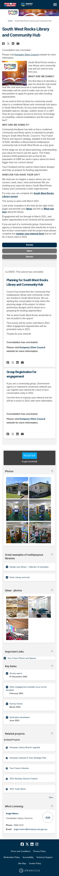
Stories (29, 256)
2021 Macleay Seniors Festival (23, 778)
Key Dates (11, 666)
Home (10, 21)
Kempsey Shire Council (26, 54)
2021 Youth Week (18, 789)
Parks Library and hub (20, 577)
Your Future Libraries (19, 768)
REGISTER (30, 455)
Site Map (22, 863)
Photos (9, 471)
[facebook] (22, 844)
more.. (51, 797)
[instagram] (37, 844)
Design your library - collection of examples (29, 567)
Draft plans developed (20, 717)
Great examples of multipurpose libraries (24, 556)
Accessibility (28, 857)
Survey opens (16, 673)
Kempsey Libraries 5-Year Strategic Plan (28, 758)
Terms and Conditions (20, 851)
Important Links (14, 651)
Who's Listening (14, 806)
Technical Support (44, 857)
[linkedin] (32, 844)
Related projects (15, 733)
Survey (29, 245)
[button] (3, 43)
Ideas (29, 209)
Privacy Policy (39, 851)
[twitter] (27, 844)
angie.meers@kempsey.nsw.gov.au (30, 829)
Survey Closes (16, 704)
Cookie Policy (35, 863)
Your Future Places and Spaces (21, 658)
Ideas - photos (13, 590)
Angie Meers (12, 813)
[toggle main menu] (55, 4)
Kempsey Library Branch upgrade (25, 747)
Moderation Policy (12, 857)
